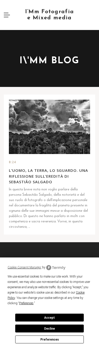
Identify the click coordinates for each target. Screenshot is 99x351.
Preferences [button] (26, 303)
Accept (49, 317)
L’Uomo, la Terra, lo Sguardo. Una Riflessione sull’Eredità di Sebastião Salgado (48, 176)
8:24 (12, 162)
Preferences (49, 339)
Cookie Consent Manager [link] (24, 267)
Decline (49, 328)
